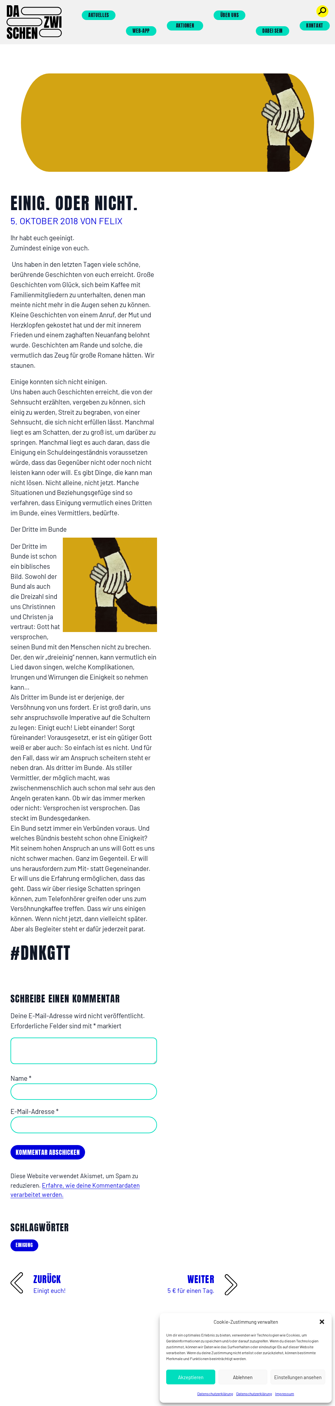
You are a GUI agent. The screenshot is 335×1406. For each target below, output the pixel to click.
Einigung (24, 1245)
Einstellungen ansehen (298, 1377)
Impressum (284, 1393)
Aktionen (185, 25)
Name (20, 1078)
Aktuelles (98, 15)
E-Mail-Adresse (34, 1111)
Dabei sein (272, 31)
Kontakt (314, 25)
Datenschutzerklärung (215, 1393)
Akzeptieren (190, 1377)
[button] (322, 1321)
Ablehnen (243, 1377)
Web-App (141, 31)
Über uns (229, 15)
